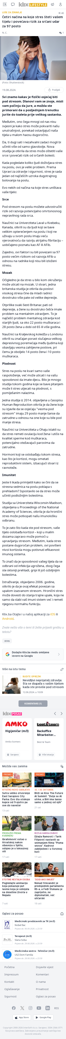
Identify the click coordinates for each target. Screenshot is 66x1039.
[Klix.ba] (33, 4)
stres (7, 640)
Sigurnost (10, 996)
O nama (41, 981)
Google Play (45, 1017)
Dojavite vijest (44, 967)
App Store (24, 1017)
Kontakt (9, 981)
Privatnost (42, 989)
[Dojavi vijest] (52, 4)
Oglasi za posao (46, 996)
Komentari (42, 974)
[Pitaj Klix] (13, 4)
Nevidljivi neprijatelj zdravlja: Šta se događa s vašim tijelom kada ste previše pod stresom (43, 684)
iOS (52, 614)
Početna (9, 967)
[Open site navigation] (5, 4)
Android (8, 618)
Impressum (11, 974)
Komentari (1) (33, 703)
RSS (56, 1008)
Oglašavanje (12, 989)
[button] (55, 713)
